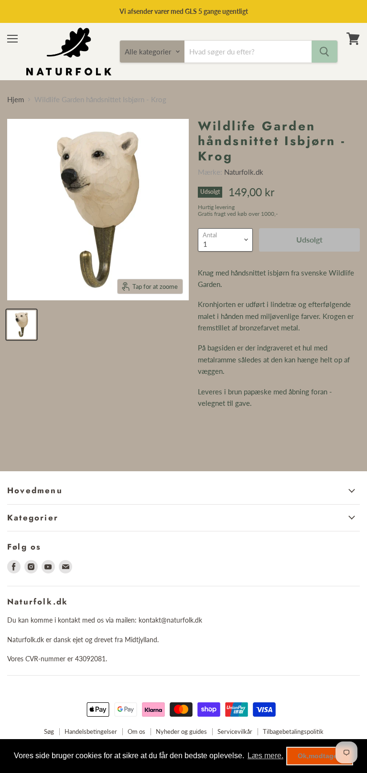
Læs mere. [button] (265, 756)
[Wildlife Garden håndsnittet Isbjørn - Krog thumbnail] (21, 324)
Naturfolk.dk (243, 172)
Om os (136, 731)
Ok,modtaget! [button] (320, 756)
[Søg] (324, 52)
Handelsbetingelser (91, 731)
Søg (49, 731)
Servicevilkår (234, 731)
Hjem (15, 99)
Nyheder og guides (181, 731)
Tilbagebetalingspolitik (293, 731)
